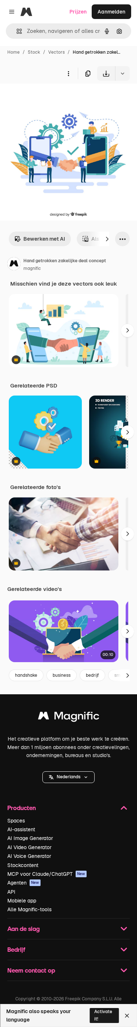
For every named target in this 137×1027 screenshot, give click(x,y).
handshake (26, 675)
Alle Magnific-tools (29, 909)
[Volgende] (107, 239)
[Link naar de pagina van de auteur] (13, 264)
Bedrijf (16, 949)
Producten (21, 808)
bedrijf (92, 675)
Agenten (23, 882)
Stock (34, 52)
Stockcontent (22, 865)
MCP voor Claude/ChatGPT (46, 874)
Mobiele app (21, 900)
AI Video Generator (29, 847)
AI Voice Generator (29, 856)
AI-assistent (21, 829)
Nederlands (68, 777)
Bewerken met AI (44, 239)
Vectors (56, 52)
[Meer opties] (68, 73)
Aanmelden (111, 11)
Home (13, 52)
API (11, 892)
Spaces (16, 820)
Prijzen (78, 11)
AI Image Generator (30, 838)
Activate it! (103, 1015)
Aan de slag (23, 928)
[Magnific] (68, 717)
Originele (48, 97)
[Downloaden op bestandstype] (122, 73)
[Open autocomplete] (16, 31)
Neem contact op (31, 970)
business (62, 675)
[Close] (127, 1015)
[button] (68, 777)
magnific (32, 268)
